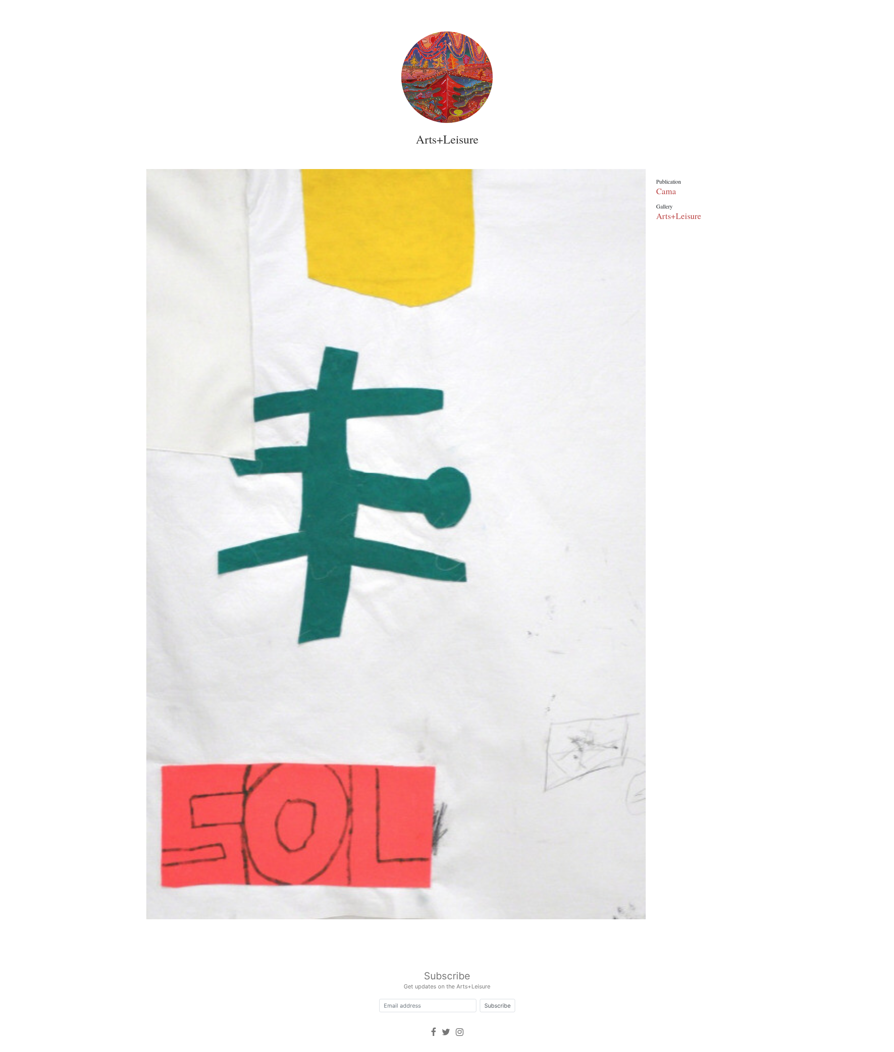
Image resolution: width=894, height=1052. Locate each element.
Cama (666, 191)
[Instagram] (459, 1032)
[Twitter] (446, 1032)
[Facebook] (433, 1032)
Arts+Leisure (447, 139)
